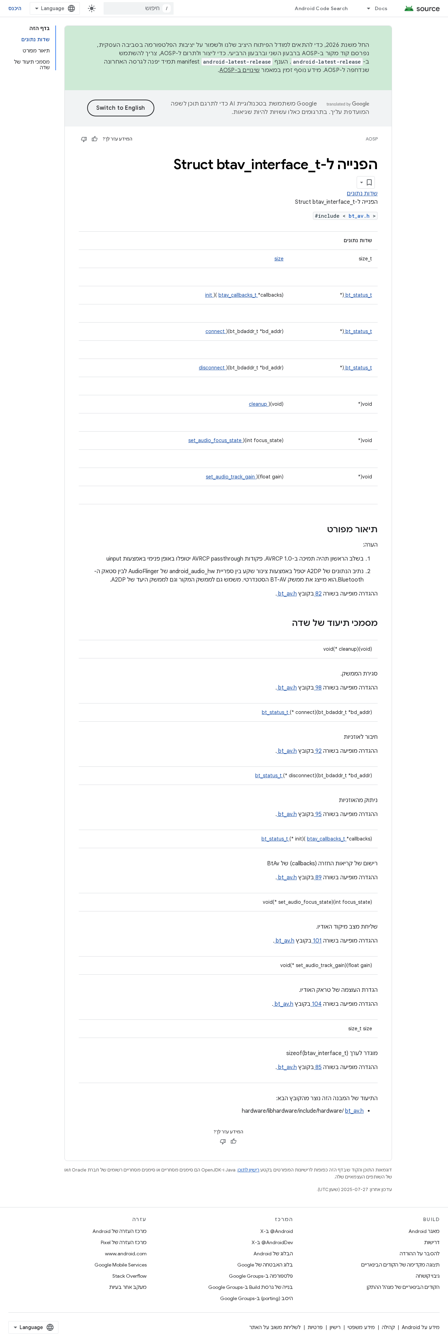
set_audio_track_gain (231, 477)
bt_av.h (361, 215)
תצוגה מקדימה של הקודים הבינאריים (400, 1265)
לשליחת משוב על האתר (275, 1327)
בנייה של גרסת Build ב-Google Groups (250, 1287)
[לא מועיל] (84, 139)
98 (318, 687)
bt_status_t (358, 295)
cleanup (258, 404)
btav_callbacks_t (238, 295)
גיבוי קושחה (428, 1276)
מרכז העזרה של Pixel (124, 1242)
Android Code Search (321, 8)
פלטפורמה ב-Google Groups (261, 1276)
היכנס (14, 8)
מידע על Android (421, 1327)
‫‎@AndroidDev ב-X (272, 1242)
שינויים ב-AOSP (239, 70)
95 (318, 814)
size (279, 258)
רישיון (335, 1327)
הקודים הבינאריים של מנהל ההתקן (403, 1287)
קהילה (388, 1327)
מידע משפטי (361, 1327)
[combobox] (139, 8)
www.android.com (126, 1253)
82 (318, 593)
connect (215, 331)
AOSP (372, 139)
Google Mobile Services (120, 1265)
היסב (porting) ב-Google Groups (256, 1298)
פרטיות (315, 1327)
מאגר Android (424, 1231)
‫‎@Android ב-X (276, 1231)
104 (316, 1004)
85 (318, 1067)
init (209, 295)
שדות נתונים (362, 193)
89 (318, 877)
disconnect (212, 368)
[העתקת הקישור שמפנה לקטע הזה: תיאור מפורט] (318, 530)
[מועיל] (94, 139)
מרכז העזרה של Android (119, 1231)
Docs (381, 8)
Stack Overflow (129, 1276)
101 (317, 940)
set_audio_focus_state (215, 440)
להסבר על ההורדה (420, 1253)
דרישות (432, 1242)
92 (318, 751)
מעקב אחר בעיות (128, 1287)
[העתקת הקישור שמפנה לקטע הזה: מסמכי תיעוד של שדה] (283, 624)
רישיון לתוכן (248, 1170)
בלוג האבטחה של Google (265, 1265)
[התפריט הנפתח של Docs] (365, 8)
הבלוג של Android (273, 1253)
